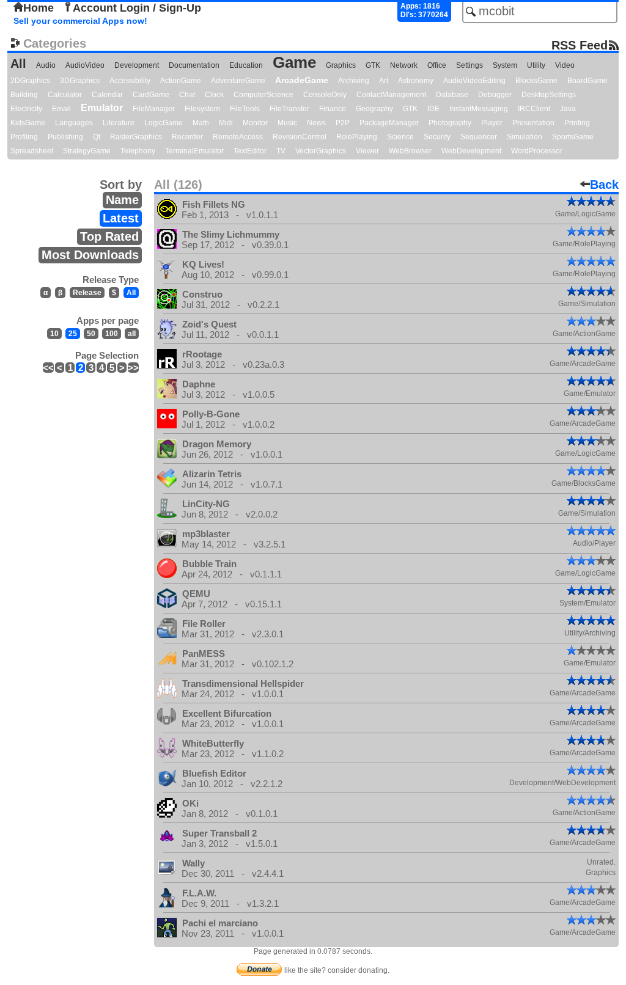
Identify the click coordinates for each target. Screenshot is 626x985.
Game (294, 62)
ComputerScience (263, 94)
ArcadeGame (301, 80)
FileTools (245, 108)
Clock (214, 94)
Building (24, 94)
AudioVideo (85, 65)
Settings (469, 65)
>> (133, 367)
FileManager (154, 108)
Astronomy (415, 80)
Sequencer (478, 137)
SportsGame (573, 137)
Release (87, 292)
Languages (74, 123)
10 (54, 333)
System (505, 65)
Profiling (24, 137)
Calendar (107, 94)
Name (122, 200)
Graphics (341, 65)
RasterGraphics (136, 137)
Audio (46, 65)
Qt (96, 137)
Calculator (65, 94)
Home (38, 8)
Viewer (367, 151)
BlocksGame (536, 80)
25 (72, 333)
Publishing (65, 137)
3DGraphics (80, 80)
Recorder (187, 137)
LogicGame (163, 123)
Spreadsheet (31, 151)
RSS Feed (579, 44)
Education (246, 65)
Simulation (524, 137)
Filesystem (202, 108)
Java (568, 108)
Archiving (353, 80)
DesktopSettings (548, 94)
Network (404, 65)
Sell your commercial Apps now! (80, 21)
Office (436, 65)
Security (437, 137)
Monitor (255, 123)
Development (136, 65)
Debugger (495, 94)
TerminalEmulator (194, 151)
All (18, 63)
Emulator (102, 108)
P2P (343, 123)
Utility (536, 65)
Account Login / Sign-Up (137, 8)
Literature (118, 123)
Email (61, 108)
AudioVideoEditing (474, 80)
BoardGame (587, 80)
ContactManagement (391, 94)
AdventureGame (238, 80)
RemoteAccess (238, 137)
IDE (433, 108)
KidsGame (27, 123)
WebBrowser (410, 151)
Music (287, 123)
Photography (450, 123)
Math (201, 123)
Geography (374, 108)
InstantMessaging (478, 108)
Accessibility (129, 80)
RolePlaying (356, 137)
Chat (187, 94)
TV (280, 151)
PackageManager (389, 123)
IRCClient (534, 108)
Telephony (137, 151)
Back (604, 184)
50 (91, 333)
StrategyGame (87, 151)
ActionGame (180, 80)
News (316, 123)
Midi (226, 123)
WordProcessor (536, 151)
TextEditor (250, 151)
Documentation (194, 65)
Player (492, 123)
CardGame (151, 94)
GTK (373, 65)
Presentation (533, 123)
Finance (332, 108)
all (132, 333)
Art (383, 80)
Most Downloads (90, 255)
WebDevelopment (471, 151)
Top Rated (109, 236)
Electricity (26, 108)
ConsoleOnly (325, 94)
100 (111, 333)
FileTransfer (289, 108)
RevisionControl (299, 137)
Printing (577, 123)
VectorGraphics (320, 151)
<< (48, 367)
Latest (121, 218)
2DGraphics (30, 80)
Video (565, 65)
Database (452, 94)
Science (400, 137)
